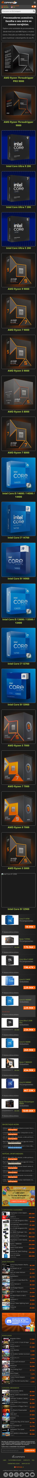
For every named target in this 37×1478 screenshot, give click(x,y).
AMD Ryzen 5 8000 (18, 411)
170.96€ (29, 947)
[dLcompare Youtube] (26, 1474)
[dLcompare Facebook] (10, 1474)
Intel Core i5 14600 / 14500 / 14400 (18, 495)
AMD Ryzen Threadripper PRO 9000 (18, 79)
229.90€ (29, 987)
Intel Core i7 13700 (18, 663)
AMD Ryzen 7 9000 (18, 329)
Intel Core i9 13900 (18, 704)
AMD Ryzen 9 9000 (18, 288)
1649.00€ (28, 1110)
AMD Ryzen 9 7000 (18, 827)
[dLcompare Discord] (31, 1474)
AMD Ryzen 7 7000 (18, 786)
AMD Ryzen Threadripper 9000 (18, 123)
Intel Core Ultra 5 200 (18, 248)
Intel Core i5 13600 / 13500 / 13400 (18, 621)
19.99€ (29, 927)
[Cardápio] (35, 2)
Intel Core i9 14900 (18, 578)
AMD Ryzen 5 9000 (18, 370)
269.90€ (29, 1050)
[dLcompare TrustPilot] (21, 1474)
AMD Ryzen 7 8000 (18, 452)
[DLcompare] (18, 1456)
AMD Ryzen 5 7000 (18, 745)
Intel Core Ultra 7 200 (18, 207)
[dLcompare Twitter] (5, 1474)
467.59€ (29, 1090)
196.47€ (29, 967)
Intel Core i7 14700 (18, 537)
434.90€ (29, 1070)
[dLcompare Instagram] (15, 1474)
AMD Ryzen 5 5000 (18, 868)
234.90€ (29, 1029)
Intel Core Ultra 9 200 (18, 166)
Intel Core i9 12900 (18, 909)
